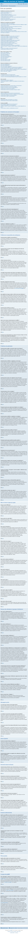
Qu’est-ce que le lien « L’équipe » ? (6, 71)
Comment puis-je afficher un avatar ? (6, 29)
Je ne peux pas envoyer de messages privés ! (8, 74)
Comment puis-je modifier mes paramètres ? (8, 23)
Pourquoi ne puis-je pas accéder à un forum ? (8, 42)
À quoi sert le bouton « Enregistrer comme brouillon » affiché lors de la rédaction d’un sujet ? (14, 47)
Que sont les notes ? (4, 58)
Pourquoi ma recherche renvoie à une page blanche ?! (9, 87)
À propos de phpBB (7, 882)
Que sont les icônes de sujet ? (5, 60)
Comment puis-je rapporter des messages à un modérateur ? (10, 45)
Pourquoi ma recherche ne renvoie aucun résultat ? (9, 86)
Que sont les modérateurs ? (5, 65)
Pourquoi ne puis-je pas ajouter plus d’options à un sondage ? (10, 40)
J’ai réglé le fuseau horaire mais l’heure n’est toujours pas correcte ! (11, 26)
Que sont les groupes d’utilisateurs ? (6, 66)
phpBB (11, 930)
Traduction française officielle (12, 931)
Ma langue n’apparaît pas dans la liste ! (7, 27)
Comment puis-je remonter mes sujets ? (7, 49)
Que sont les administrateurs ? (5, 64)
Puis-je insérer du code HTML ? (6, 53)
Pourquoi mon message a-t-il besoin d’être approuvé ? (9, 48)
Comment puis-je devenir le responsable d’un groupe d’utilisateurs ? (11, 68)
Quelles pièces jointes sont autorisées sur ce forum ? (9, 99)
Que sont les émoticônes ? (5, 54)
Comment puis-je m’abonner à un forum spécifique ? (9, 95)
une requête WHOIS (4, 902)
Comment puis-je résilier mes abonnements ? (8, 96)
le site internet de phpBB (19, 288)
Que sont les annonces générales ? (6, 56)
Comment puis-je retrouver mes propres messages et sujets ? (10, 89)
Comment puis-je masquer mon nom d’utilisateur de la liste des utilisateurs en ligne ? (14, 24)
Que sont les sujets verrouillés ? (6, 59)
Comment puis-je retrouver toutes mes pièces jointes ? (9, 100)
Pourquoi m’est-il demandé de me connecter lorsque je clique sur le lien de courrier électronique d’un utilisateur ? (14, 32)
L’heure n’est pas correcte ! (5, 25)
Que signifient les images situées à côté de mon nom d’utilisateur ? (11, 28)
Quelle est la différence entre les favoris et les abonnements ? (10, 93)
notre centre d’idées (9, 890)
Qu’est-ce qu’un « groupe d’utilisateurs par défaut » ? (9, 70)
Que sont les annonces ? (5, 57)
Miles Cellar (19, 931)
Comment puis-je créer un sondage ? (6, 39)
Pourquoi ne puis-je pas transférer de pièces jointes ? (9, 43)
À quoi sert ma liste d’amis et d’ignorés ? (7, 80)
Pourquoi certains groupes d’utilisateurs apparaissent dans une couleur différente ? (14, 69)
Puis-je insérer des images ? (5, 55)
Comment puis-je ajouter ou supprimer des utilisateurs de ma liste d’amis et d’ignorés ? (12, 82)
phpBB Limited (3, 878)
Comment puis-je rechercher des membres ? (8, 88)
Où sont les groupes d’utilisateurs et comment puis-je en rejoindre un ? (12, 67)
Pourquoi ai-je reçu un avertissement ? (7, 44)
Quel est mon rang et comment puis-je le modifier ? (9, 30)
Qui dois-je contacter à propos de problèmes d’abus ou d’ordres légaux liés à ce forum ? (13, 106)
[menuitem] (2, 4)
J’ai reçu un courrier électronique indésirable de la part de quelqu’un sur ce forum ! (14, 76)
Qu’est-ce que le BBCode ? (5, 52)
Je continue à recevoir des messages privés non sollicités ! (10, 75)
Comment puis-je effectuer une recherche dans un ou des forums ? (11, 85)
